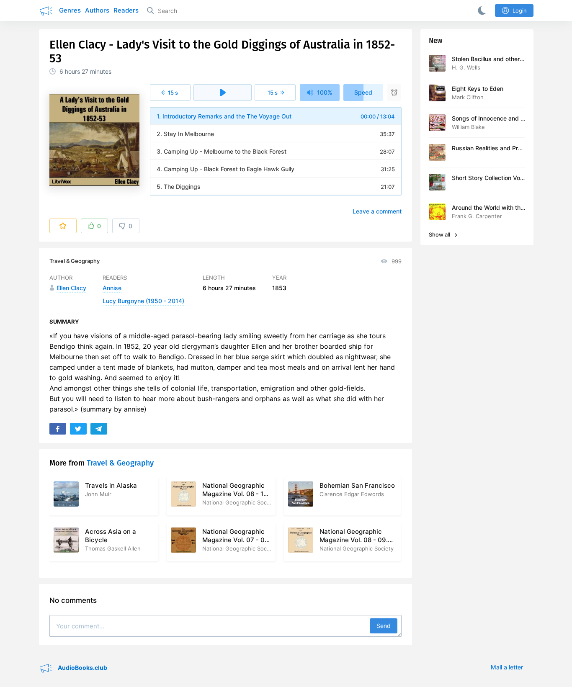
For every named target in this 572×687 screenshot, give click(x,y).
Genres (70, 10)
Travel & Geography (74, 260)
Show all (440, 234)
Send (383, 625)
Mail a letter (507, 667)
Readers (126, 10)
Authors (97, 10)
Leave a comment (377, 211)
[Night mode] (480, 10)
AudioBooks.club (82, 667)
